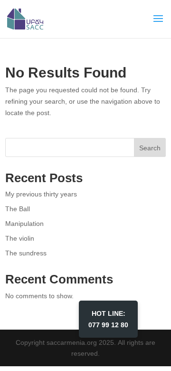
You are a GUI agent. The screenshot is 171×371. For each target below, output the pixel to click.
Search (150, 147)
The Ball (17, 208)
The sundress (26, 252)
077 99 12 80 (108, 319)
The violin (19, 238)
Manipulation (24, 223)
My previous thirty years (41, 193)
